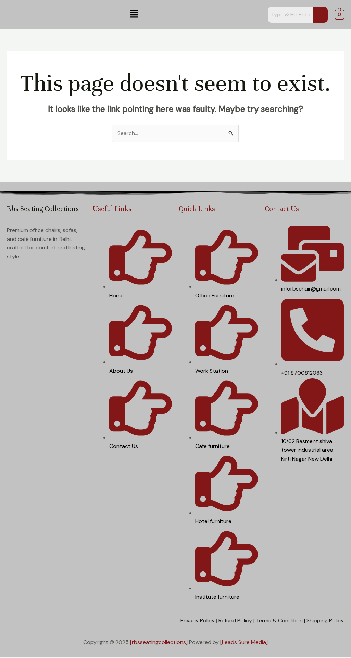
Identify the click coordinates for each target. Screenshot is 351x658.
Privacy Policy (197, 620)
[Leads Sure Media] (244, 642)
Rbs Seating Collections (43, 209)
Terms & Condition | (280, 620)
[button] (134, 14)
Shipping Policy (325, 620)
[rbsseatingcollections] (159, 642)
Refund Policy (235, 620)
